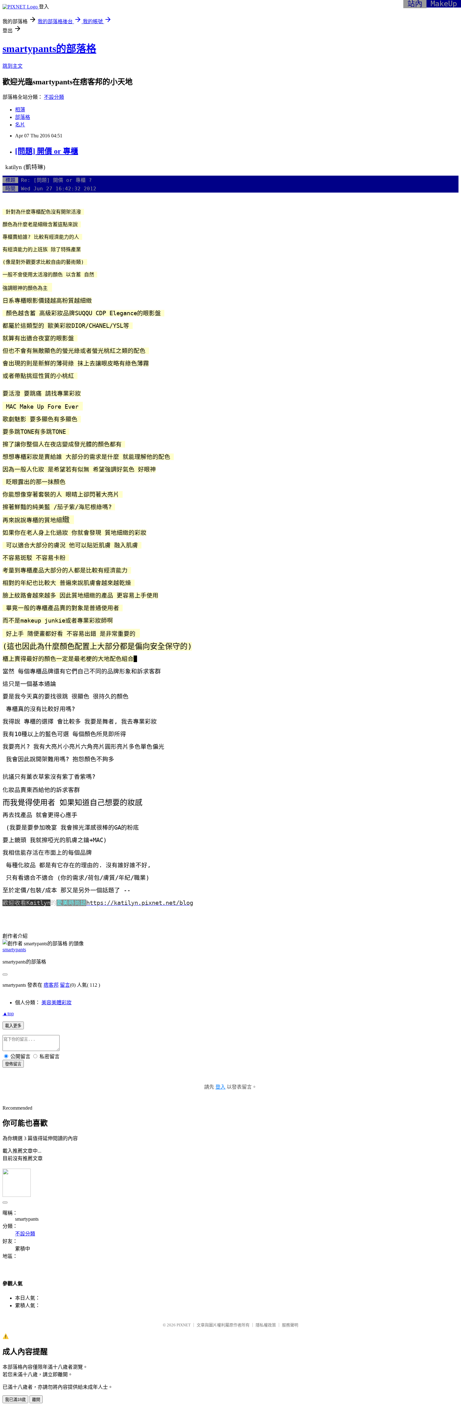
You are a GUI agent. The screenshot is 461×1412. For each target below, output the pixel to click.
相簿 (20, 109)
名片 (20, 124)
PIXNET (184, 1325)
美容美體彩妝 (56, 1002)
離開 (36, 1399)
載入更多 (13, 1025)
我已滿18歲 (15, 1399)
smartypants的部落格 (49, 48)
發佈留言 (13, 1064)
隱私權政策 (266, 1325)
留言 (65, 985)
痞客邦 (51, 985)
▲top (8, 1013)
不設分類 (54, 97)
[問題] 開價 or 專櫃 (46, 151)
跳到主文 (13, 66)
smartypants (14, 949)
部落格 (22, 117)
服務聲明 (290, 1325)
